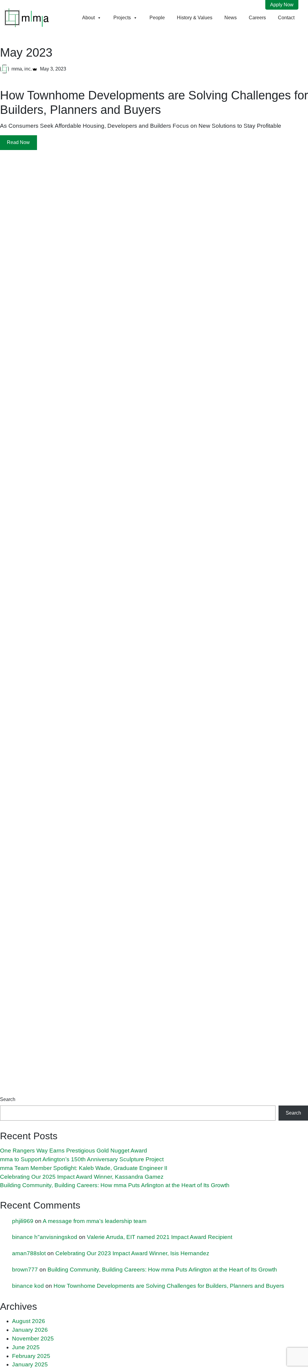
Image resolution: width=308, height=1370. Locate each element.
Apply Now (282, 4)
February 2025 (31, 1356)
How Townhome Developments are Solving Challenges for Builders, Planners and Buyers (169, 1286)
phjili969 (22, 1221)
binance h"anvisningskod (44, 1237)
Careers (257, 17)
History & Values (194, 17)
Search (7, 1099)
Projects (122, 17)
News (230, 17)
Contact (286, 17)
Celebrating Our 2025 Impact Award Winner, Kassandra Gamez (82, 1177)
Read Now (18, 142)
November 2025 (33, 1338)
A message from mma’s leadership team (94, 1221)
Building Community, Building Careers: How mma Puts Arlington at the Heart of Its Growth (114, 1185)
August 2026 (28, 1321)
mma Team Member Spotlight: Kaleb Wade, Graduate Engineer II (83, 1168)
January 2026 (30, 1330)
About (88, 17)
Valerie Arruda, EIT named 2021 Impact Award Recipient (159, 1237)
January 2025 (30, 1364)
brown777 (25, 1269)
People (157, 17)
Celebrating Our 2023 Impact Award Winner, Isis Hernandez (132, 1253)
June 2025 (26, 1347)
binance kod (28, 1286)
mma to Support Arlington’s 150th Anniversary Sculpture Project (82, 1159)
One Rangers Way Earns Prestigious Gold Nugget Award (73, 1150)
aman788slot (29, 1253)
